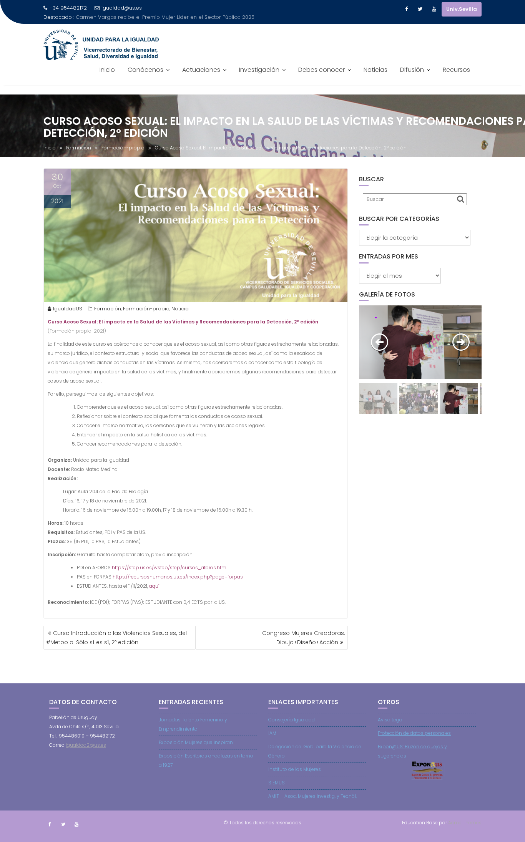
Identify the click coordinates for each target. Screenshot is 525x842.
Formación (107, 308)
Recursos (456, 69)
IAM (272, 733)
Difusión (412, 69)
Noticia (180, 308)
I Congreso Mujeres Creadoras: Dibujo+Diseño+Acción (302, 637)
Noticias (375, 69)
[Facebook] (406, 9)
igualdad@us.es (121, 8)
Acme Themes (465, 822)
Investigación (259, 69)
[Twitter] (420, 9)
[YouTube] (434, 9)
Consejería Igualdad (291, 719)
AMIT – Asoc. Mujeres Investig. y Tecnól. (312, 796)
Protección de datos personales (414, 733)
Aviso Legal (391, 719)
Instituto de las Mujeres (294, 769)
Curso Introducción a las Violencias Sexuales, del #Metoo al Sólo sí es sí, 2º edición (116, 637)
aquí (154, 586)
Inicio (107, 69)
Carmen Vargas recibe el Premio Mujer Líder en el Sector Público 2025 (165, 17)
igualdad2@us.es (86, 745)
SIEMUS (276, 782)
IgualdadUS (67, 308)
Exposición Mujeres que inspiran (196, 742)
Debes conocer (321, 69)
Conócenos (145, 69)
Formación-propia (146, 308)
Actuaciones (201, 69)
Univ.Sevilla (461, 9)
